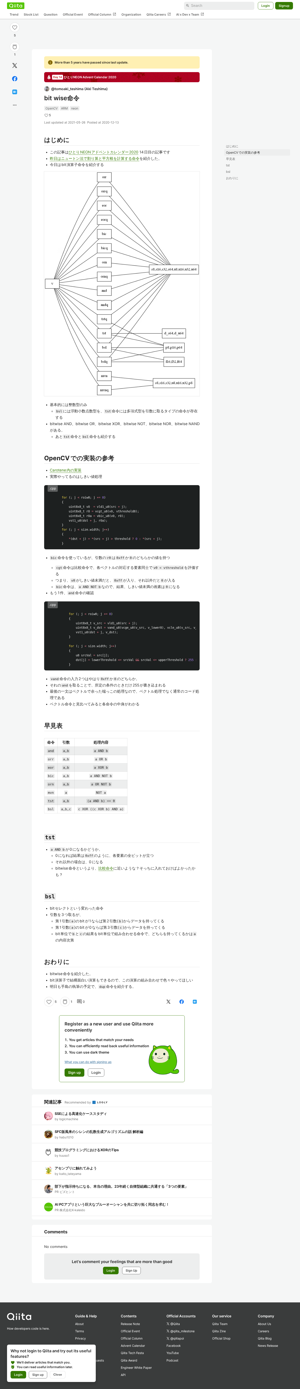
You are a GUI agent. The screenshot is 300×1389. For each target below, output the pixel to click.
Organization (131, 14)
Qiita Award (129, 1360)
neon (74, 108)
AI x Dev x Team (190, 14)
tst (228, 165)
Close (57, 1374)
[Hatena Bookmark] (15, 92)
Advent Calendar (133, 1345)
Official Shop (221, 1338)
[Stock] (15, 47)
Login (265, 5)
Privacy (80, 1338)
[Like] (15, 27)
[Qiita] (15, 5)
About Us (264, 1324)
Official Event (73, 14)
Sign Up (131, 1270)
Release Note (130, 1324)
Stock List (31, 14)
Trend (14, 14)
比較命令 (105, 868)
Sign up (38, 1374)
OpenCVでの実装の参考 (243, 152)
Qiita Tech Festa (132, 1353)
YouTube (172, 1353)
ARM (64, 108)
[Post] (15, 65)
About (79, 1324)
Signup (284, 5)
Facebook (173, 1345)
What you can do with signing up (88, 1062)
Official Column (102, 14)
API (123, 1375)
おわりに (232, 178)
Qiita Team (220, 1324)
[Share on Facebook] (15, 79)
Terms (79, 1331)
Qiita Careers (158, 14)
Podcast (172, 1360)
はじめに (232, 146)
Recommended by (78, 1102)
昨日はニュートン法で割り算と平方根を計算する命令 (94, 158)
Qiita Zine (219, 1331)
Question (51, 14)
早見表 (230, 159)
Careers (263, 1331)
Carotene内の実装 (65, 470)
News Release (268, 1345)
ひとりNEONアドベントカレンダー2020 (103, 152)
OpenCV (51, 108)
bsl (228, 171)
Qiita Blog (265, 1338)
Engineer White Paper (136, 1367)
